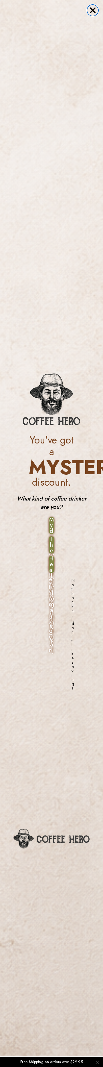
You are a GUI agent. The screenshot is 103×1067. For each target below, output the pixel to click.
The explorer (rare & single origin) (51, 545)
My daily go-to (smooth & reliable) (51, 525)
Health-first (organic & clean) (51, 564)
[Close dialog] (92, 10)
